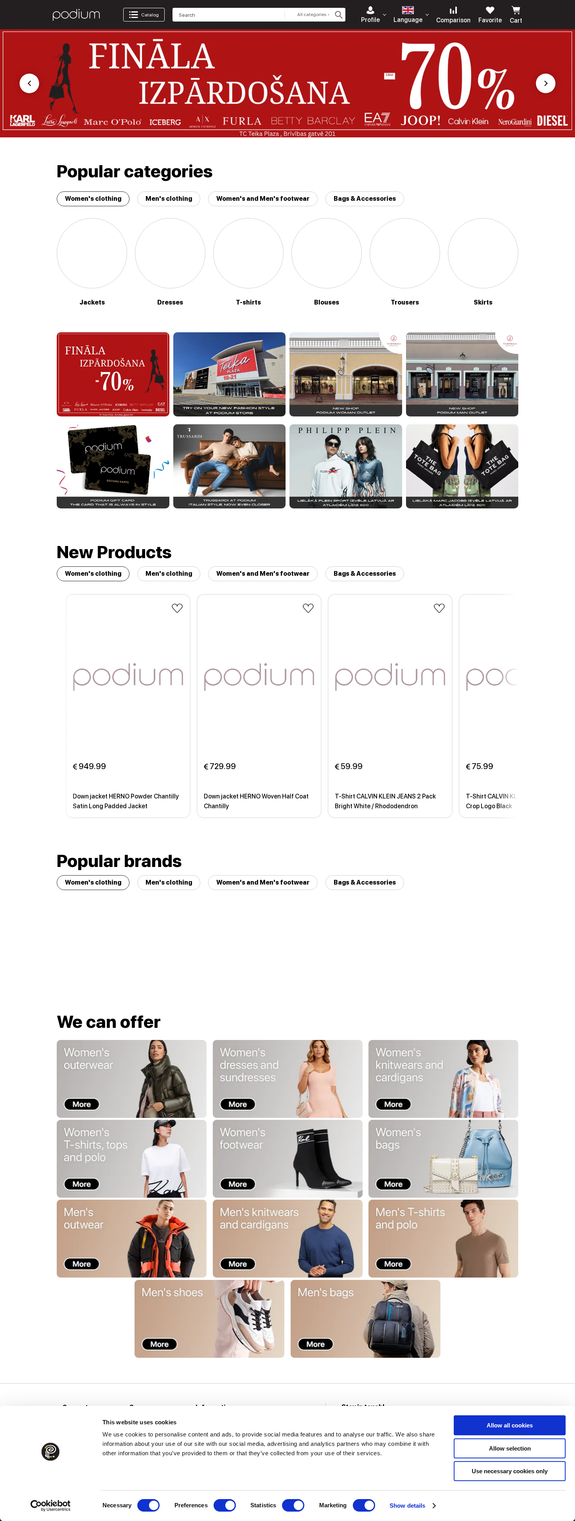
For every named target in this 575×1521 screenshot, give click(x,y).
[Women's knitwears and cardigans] (443, 1079)
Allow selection (510, 1448)
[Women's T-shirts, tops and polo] (132, 1159)
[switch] (225, 1505)
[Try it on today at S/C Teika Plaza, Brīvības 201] (229, 374)
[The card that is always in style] (113, 466)
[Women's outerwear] (132, 1079)
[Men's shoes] (209, 1319)
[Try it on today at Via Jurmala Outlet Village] (345, 374)
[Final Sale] (113, 374)
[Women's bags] (443, 1159)
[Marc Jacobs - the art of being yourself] (462, 466)
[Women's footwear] (288, 1159)
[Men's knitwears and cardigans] (288, 1239)
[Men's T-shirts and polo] (443, 1239)
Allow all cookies (510, 1425)
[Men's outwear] (132, 1239)
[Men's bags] (365, 1319)
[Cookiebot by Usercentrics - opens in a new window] (50, 1506)
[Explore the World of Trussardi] (229, 466)
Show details (407, 1505)
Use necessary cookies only (510, 1471)
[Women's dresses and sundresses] (288, 1079)
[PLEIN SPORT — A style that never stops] (345, 466)
